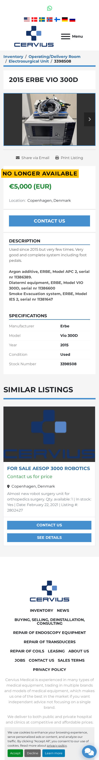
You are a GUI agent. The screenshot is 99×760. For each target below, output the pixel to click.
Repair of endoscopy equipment (49, 632)
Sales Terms (71, 660)
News (63, 610)
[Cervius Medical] (49, 591)
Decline (32, 753)
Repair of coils (27, 651)
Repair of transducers (50, 642)
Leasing (56, 651)
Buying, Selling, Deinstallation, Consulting (50, 622)
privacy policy (57, 745)
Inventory (41, 610)
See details (49, 537)
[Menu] (65, 36)
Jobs (20, 660)
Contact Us (49, 221)
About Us (78, 651)
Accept (15, 753)
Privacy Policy (49, 669)
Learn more (53, 753)
